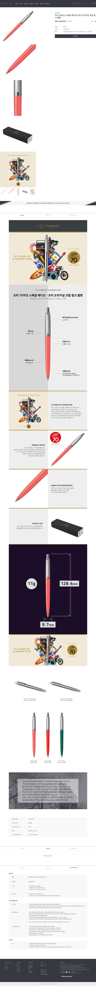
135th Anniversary (43, 969)
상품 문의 (48, 215)
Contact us (30, 972)
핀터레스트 (69, 972)
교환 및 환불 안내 (73, 215)
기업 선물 (31, 3)
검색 (83, 4)
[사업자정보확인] (73, 969)
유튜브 (66, 972)
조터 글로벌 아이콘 (43, 972)
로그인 (88, 3)
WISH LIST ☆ (92, 21)
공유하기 (95, 21)
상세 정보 (22, 215)
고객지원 (41, 3)
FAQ (29, 969)
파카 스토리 (36, 3)
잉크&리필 (26, 3)
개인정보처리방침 (43, 964)
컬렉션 (16, 3)
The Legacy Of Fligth (44, 974)
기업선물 (18, 969)
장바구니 (94, 3)
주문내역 (6, 969)
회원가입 (6, 966)
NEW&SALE (47, 3)
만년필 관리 (30, 964)
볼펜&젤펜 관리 (31, 966)
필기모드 (21, 3)
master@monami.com (76, 966)
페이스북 (61, 972)
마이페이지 (91, 3)
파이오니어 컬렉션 (43, 971)
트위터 (64, 972)
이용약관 (41, 966)
